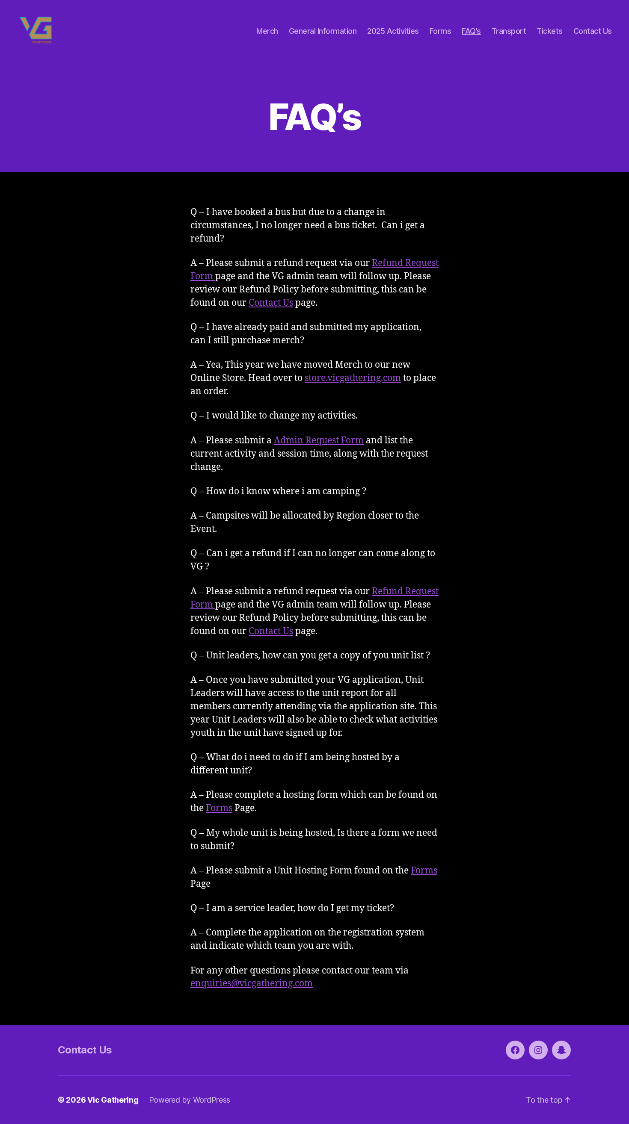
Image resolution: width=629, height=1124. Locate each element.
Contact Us (592, 31)
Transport (509, 31)
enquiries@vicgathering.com (251, 983)
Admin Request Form (319, 440)
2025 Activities (393, 31)
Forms (440, 31)
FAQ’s (471, 31)
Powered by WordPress (190, 1099)
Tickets (550, 31)
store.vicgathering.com (353, 378)
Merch (267, 31)
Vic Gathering (113, 1099)
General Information (323, 31)
